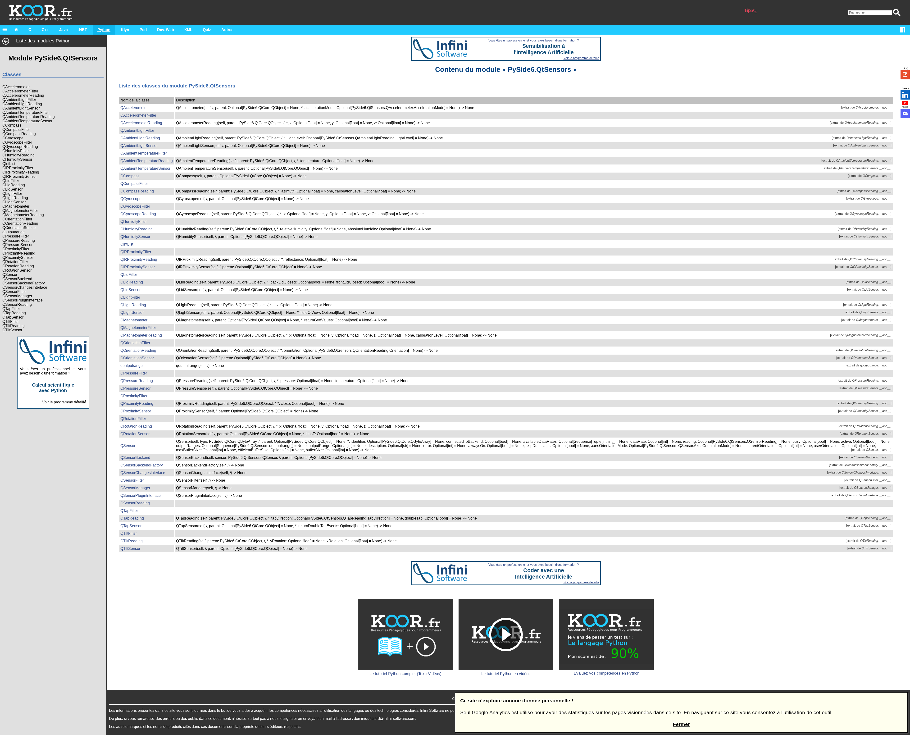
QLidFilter (10, 181)
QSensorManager (17, 296)
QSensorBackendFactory (23, 283)
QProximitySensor (17, 258)
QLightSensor (14, 202)
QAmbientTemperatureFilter (25, 112)
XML (188, 30)
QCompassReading (19, 134)
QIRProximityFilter (17, 168)
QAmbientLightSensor (21, 108)
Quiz (207, 30)
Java (63, 30)
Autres (227, 30)
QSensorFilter (14, 292)
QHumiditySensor (17, 159)
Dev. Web (165, 30)
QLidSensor (12, 189)
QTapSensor (12, 317)
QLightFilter (12, 194)
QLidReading (13, 185)
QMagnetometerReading (23, 215)
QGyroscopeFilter (17, 142)
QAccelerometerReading (23, 95)
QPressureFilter (15, 236)
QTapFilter (11, 309)
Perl (143, 30)
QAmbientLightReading (22, 104)
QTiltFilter (10, 322)
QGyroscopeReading (20, 147)
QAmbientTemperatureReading (28, 117)
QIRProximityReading (20, 172)
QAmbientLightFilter (19, 100)
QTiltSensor (12, 330)
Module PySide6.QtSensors (53, 58)
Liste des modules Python (43, 40)
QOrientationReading (20, 223)
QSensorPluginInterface (22, 300)
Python (103, 30)
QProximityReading (18, 253)
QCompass (11, 125)
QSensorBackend (17, 279)
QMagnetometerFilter (20, 211)
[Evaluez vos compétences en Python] (606, 634)
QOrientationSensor (19, 228)
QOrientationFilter (17, 219)
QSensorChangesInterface (24, 287)
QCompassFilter (16, 130)
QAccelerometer (16, 87)
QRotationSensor (17, 270)
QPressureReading (18, 240)
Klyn (125, 30)
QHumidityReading (18, 155)
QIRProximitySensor (19, 176)
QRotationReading (18, 266)
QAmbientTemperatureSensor (27, 121)
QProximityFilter (15, 249)
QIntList (8, 164)
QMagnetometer (15, 206)
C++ (45, 30)
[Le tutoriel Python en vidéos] (506, 634)
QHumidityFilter (15, 151)
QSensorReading (17, 304)
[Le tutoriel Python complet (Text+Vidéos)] (405, 634)
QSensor (9, 275)
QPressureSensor (17, 245)
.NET (82, 30)
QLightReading (15, 198)
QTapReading (14, 313)
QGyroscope (12, 138)
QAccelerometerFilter (20, 91)
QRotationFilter (15, 262)
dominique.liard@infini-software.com (384, 719)
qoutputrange (13, 232)
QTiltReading (13, 326)
